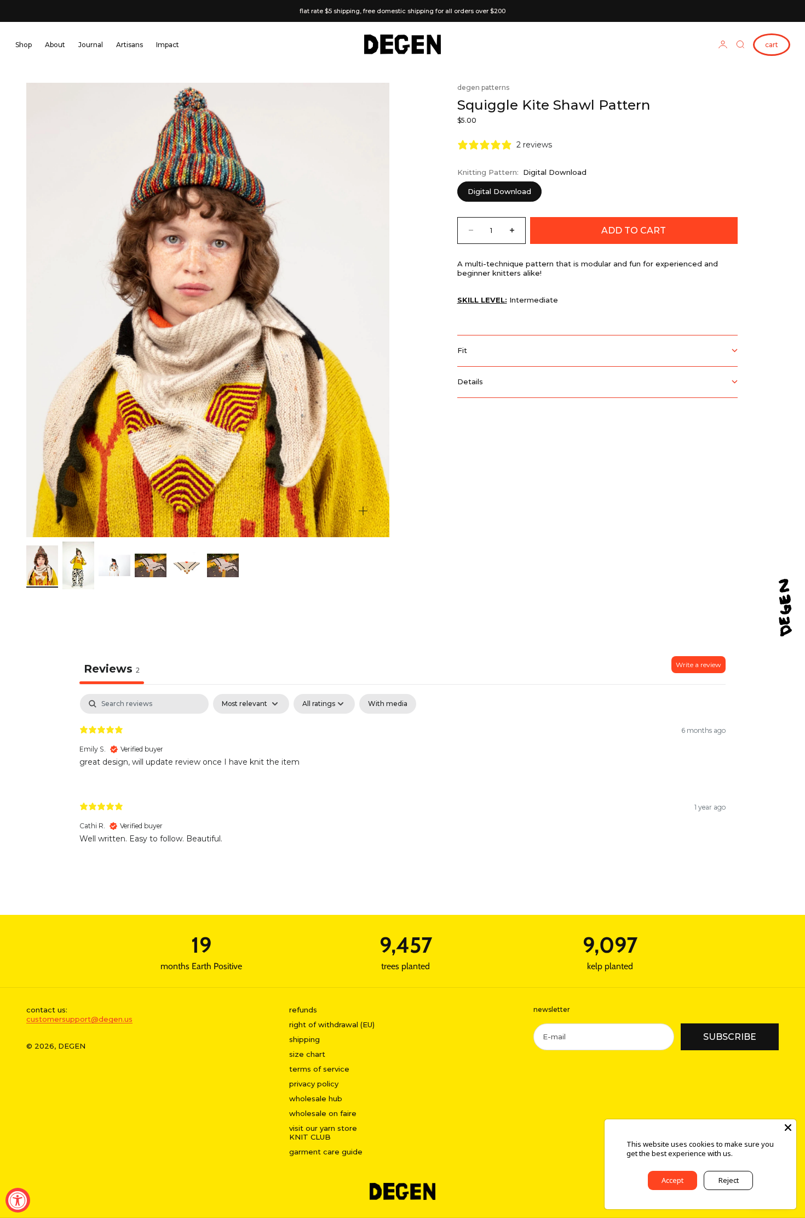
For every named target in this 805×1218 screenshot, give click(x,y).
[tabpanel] (402, 777)
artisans (129, 45)
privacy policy (313, 1083)
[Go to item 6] (223, 566)
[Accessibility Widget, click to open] (17, 1200)
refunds (303, 1009)
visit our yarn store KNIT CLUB (323, 1133)
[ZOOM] (363, 511)
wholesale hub (315, 1098)
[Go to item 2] (78, 565)
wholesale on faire (323, 1113)
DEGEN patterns (483, 87)
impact (167, 45)
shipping (304, 1039)
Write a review (698, 665)
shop (23, 45)
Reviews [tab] (112, 668)
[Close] (788, 1127)
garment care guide (326, 1151)
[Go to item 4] (150, 566)
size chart (307, 1054)
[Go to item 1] (42, 565)
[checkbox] (387, 704)
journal (90, 45)
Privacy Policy (756, 1153)
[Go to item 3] (114, 565)
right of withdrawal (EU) (332, 1024)
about (55, 45)
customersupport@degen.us (79, 1019)
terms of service (319, 1069)
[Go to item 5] (187, 566)
